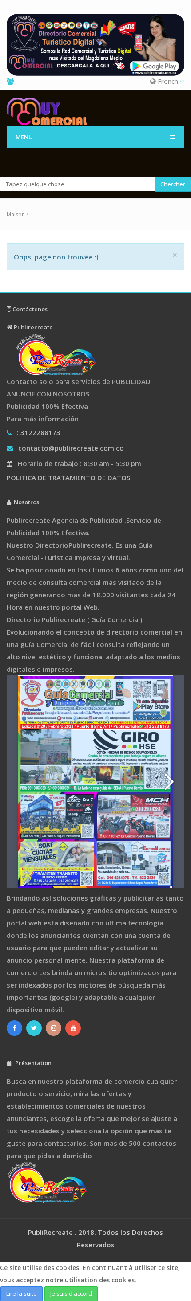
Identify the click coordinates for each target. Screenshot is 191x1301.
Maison (16, 214)
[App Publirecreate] (95, 45)
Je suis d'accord (71, 1293)
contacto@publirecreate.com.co (71, 447)
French (168, 81)
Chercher (172, 184)
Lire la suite (21, 1293)
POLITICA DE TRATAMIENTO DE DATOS (68, 477)
